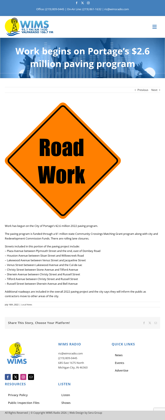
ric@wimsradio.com (116, 9)
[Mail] (31, 377)
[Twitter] (16, 377)
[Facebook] (8, 377)
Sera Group (95, 413)
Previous (142, 90)
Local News (26, 304)
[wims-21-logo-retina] (29, 19)
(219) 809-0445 (67, 358)
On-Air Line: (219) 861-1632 (84, 9)
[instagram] (88, 3)
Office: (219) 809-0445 (50, 9)
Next (154, 90)
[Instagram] (23, 377)
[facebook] (76, 3)
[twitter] (82, 3)
